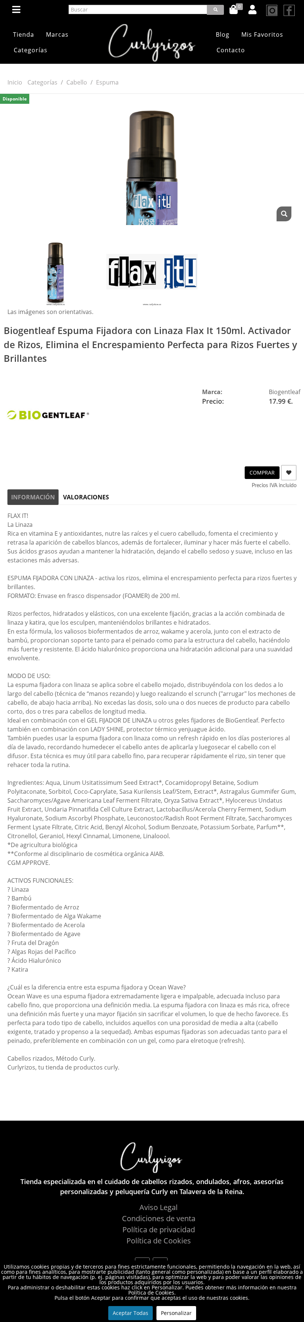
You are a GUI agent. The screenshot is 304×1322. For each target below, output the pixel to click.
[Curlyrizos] (152, 43)
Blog (222, 34)
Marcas (57, 34)
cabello (76, 82)
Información (33, 497)
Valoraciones (86, 497)
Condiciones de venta (158, 1218)
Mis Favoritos (262, 34)
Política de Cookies (158, 1241)
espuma (107, 82)
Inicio (14, 82)
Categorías (30, 50)
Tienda (23, 34)
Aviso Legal (158, 1207)
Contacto (231, 50)
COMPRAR (262, 472)
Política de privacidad (158, 1229)
